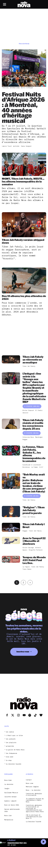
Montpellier (8, 820)
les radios (10, 732)
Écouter (32, 406)
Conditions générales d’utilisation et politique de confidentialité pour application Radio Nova (34, 808)
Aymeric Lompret (10, 801)
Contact (29, 780)
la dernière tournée (13, 764)
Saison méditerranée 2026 (12, 810)
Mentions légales (32, 787)
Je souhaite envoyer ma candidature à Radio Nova (34, 800)
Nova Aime (8, 780)
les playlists (11, 743)
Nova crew (29, 783)
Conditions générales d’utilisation (34, 794)
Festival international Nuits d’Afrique (17, 88)
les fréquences (11, 753)
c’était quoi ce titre (14, 735)
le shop (9, 760)
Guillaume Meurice (11, 792)
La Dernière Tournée (33, 822)
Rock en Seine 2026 (11, 805)
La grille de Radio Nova (15, 750)
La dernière (8, 784)
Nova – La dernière (33, 790)
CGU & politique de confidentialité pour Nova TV (34, 816)
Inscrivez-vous (22, 651)
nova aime (9, 757)
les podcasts (11, 739)
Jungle (6, 788)
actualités (10, 746)
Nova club (8, 816)
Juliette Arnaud (10, 797)
